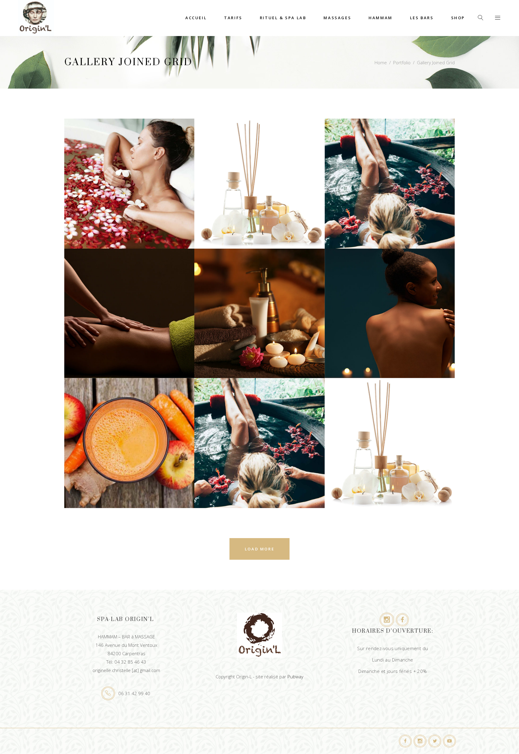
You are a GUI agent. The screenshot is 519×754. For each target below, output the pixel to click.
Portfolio (402, 62)
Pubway (295, 677)
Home (381, 62)
